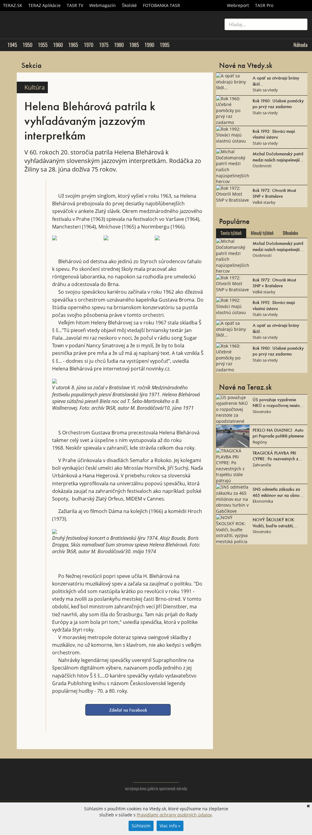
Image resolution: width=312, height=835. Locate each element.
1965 (73, 44)
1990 (149, 44)
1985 (134, 44)
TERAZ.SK (12, 5)
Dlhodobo (290, 233)
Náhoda (300, 44)
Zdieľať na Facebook (128, 710)
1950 (27, 44)
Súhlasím (141, 826)
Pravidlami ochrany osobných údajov (174, 815)
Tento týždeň (231, 233)
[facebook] (290, 778)
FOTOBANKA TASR (161, 5)
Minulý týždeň (262, 233)
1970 (88, 44)
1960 (58, 44)
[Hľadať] (300, 24)
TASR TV (75, 5)
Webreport (238, 5)
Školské (129, 5)
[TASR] (294, 5)
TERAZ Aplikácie (44, 5)
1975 (103, 44)
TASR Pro (264, 5)
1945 (12, 44)
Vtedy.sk (156, 773)
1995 (164, 44)
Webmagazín (102, 5)
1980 (119, 44)
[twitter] (278, 778)
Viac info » (170, 826)
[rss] (302, 778)
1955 (43, 44)
